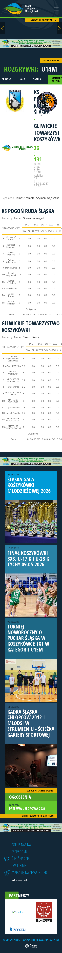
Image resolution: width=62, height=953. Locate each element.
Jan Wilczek (11, 288)
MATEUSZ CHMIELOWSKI (13, 427)
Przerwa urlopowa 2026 (27, 807)
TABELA (37, 79)
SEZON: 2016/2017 (50, 60)
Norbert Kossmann (11, 246)
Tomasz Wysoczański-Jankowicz (13, 358)
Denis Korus (11, 268)
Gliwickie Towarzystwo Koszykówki (31, 326)
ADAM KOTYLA (13, 366)
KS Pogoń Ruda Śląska (42, 102)
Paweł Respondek (11, 274)
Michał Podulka (13, 413)
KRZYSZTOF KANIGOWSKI (13, 419)
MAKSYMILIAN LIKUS (13, 393)
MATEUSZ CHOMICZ (13, 401)
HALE (22, 79)
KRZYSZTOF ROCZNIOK (13, 380)
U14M (49, 69)
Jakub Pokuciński (11, 261)
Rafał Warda (13, 387)
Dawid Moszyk (11, 253)
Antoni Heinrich (11, 302)
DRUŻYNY (6, 79)
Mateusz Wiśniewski (13, 373)
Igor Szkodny (13, 407)
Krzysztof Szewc (11, 238)
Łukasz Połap (11, 295)
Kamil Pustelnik (11, 282)
